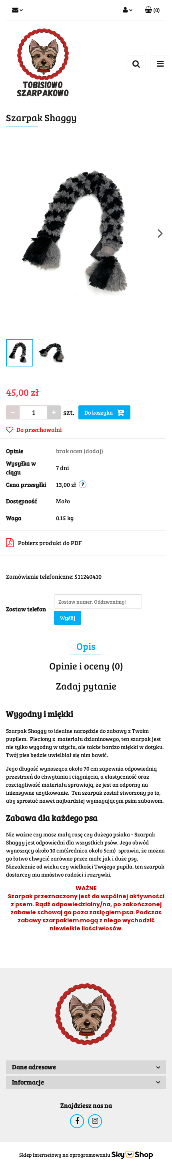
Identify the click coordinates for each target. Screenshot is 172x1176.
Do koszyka (99, 412)
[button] (152, 10)
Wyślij (67, 618)
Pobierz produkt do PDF (50, 543)
